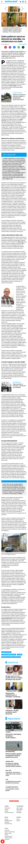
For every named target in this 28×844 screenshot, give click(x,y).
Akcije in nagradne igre (10, 831)
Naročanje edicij (8, 823)
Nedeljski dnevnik (8, 820)
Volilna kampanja (8, 837)
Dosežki (6, 811)
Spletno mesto (8, 833)
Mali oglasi (19, 812)
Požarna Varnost (6, 652)
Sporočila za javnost (9, 812)
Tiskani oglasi (19, 809)
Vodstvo (6, 809)
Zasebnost (7, 839)
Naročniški (7, 830)
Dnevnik (6, 819)
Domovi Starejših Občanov (8, 654)
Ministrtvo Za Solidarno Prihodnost (11, 657)
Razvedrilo (7, 822)
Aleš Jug (19, 654)
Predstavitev (7, 808)
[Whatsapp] (18, 47)
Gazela (18, 819)
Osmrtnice (19, 811)
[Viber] (10, 47)
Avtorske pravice (8, 836)
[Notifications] (2, 841)
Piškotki (6, 834)
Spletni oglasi (20, 808)
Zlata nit (18, 820)
